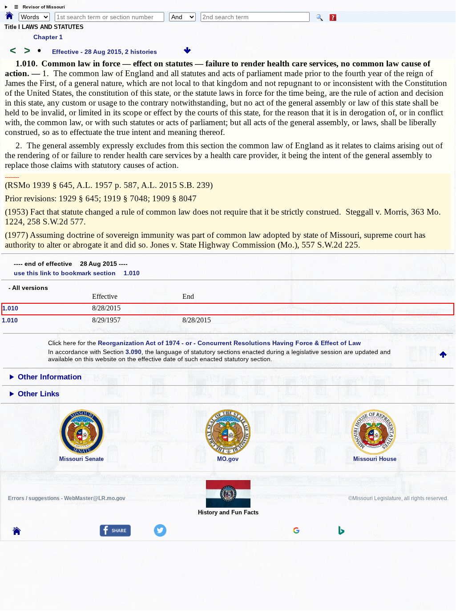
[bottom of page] (187, 51)
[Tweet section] (160, 534)
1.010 (10, 308)
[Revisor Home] (16, 532)
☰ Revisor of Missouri (37, 6)
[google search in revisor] (296, 531)
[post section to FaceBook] (115, 534)
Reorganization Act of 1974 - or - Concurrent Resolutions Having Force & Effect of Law (229, 342)
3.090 (133, 351)
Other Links (38, 394)
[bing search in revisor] (342, 532)
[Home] (9, 16)
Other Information (49, 377)
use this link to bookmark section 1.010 (77, 273)
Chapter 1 (48, 37)
